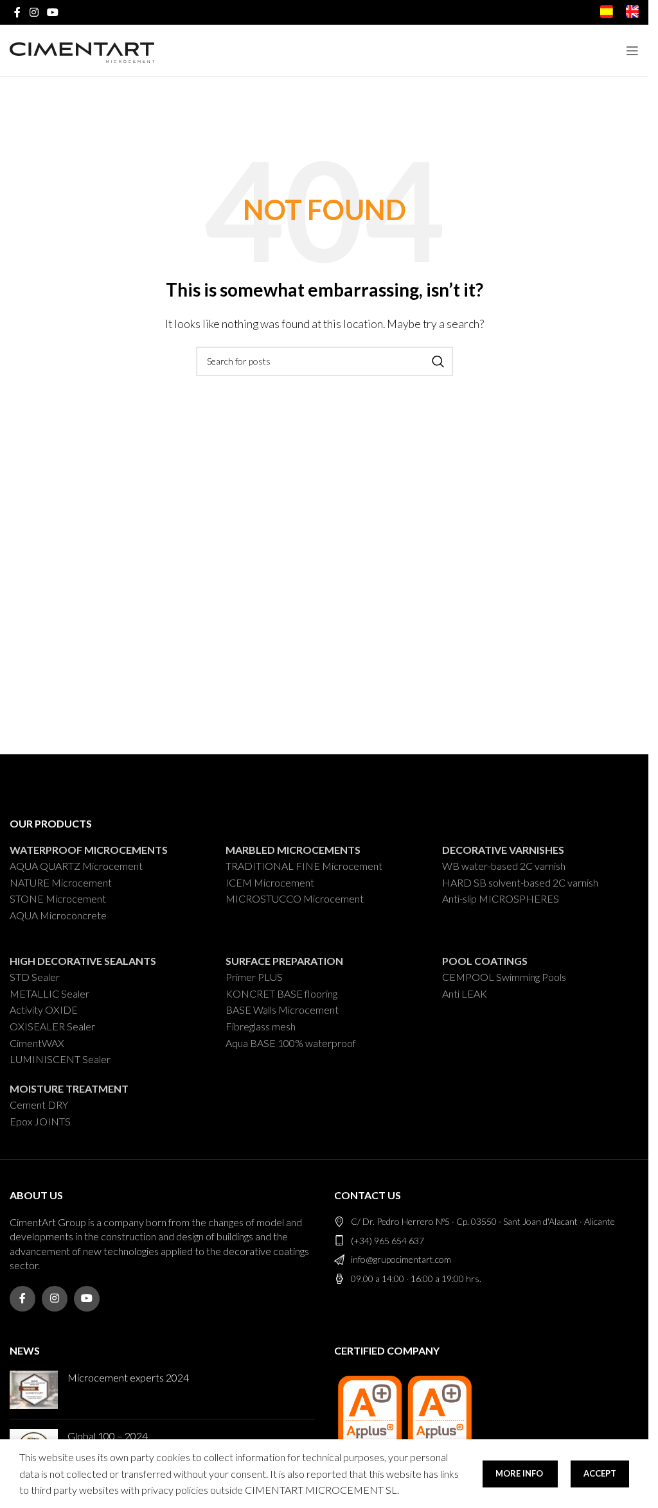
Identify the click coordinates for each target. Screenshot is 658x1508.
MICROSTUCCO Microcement (295, 898)
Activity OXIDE (44, 1009)
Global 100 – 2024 (107, 1436)
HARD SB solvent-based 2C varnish (520, 882)
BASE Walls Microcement (282, 1009)
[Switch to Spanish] (606, 13)
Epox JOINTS (40, 1121)
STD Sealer (35, 977)
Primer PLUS (254, 977)
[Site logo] (82, 50)
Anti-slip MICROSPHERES (500, 898)
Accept (599, 1473)
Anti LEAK (464, 993)
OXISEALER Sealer (52, 1026)
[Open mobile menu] (632, 51)
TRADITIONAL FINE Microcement (304, 866)
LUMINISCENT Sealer (60, 1059)
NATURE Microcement (61, 882)
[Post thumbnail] (34, 1390)
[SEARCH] (438, 361)
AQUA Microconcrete (58, 915)
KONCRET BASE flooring (281, 993)
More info (520, 1473)
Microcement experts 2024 (128, 1377)
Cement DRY (39, 1104)
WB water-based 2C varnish (503, 866)
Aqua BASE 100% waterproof (291, 1043)
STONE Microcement (58, 898)
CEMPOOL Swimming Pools (504, 977)
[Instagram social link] (33, 12)
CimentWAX (37, 1043)
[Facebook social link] (17, 12)
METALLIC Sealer (49, 993)
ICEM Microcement (270, 882)
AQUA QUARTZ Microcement (76, 866)
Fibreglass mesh (261, 1026)
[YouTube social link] (52, 12)
